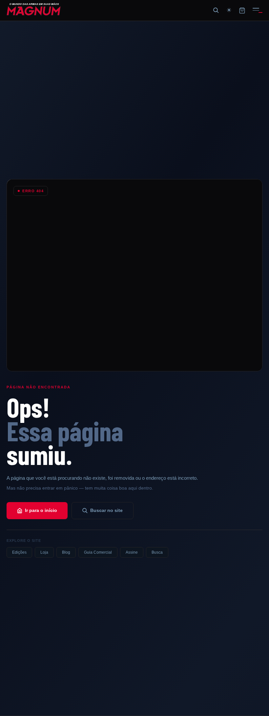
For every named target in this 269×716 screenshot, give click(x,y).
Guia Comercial (98, 552)
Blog (66, 552)
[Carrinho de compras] (242, 10)
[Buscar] (216, 10)
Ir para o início (41, 510)
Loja (44, 552)
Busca (157, 552)
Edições (19, 552)
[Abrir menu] (255, 10)
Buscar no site (106, 510)
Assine (132, 552)
